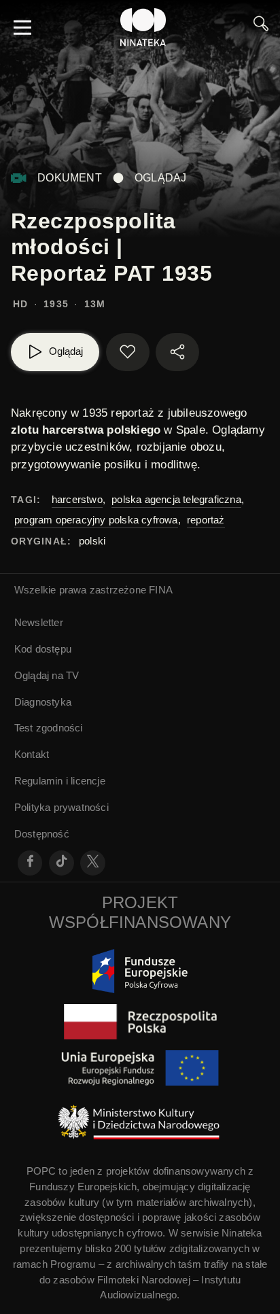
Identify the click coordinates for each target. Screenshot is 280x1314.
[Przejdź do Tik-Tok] (61, 863)
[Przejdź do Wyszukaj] (261, 27)
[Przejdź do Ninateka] (143, 27)
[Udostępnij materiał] (177, 352)
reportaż (206, 519)
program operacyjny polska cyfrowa (96, 519)
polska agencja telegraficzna (176, 499)
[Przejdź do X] (93, 863)
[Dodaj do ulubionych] (128, 352)
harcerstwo (77, 499)
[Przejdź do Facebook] (30, 863)
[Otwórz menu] (22, 27)
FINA (161, 589)
